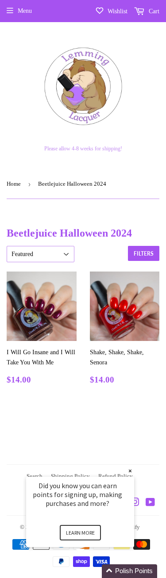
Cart (153, 11)
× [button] (130, 471)
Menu (25, 11)
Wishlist (116, 11)
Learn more (80, 532)
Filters (144, 253)
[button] (90, 571)
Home (14, 183)
